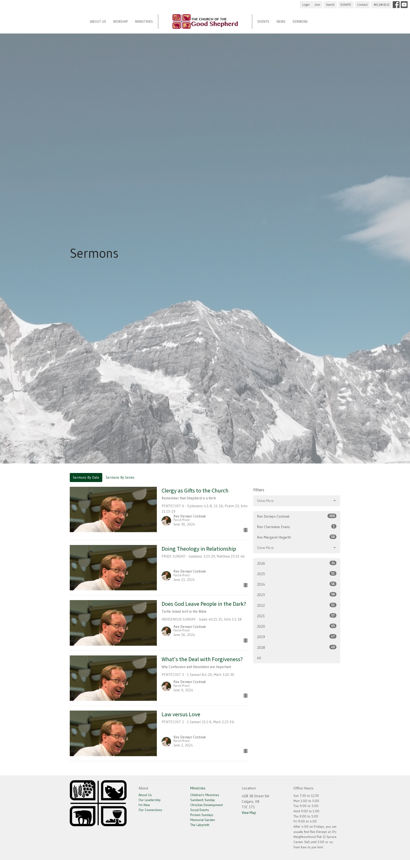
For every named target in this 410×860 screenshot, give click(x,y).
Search (330, 5)
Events (263, 21)
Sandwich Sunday (202, 800)
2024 (296, 584)
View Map (249, 812)
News (280, 21)
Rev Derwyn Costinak (296, 516)
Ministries (144, 21)
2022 (296, 605)
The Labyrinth (199, 825)
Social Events (199, 810)
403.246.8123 (381, 5)
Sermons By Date (86, 477)
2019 (296, 636)
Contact (362, 5)
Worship (120, 21)
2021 (296, 615)
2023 (296, 594)
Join (317, 5)
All (259, 658)
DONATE (345, 5)
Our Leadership (150, 800)
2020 (296, 626)
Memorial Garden (202, 820)
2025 (296, 573)
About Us (98, 21)
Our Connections (150, 810)
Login (306, 5)
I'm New (144, 805)
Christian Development (206, 805)
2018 (296, 647)
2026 (296, 563)
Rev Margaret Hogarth (296, 537)
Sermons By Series (120, 477)
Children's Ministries (204, 795)
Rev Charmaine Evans (296, 526)
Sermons (300, 21)
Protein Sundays (201, 815)
